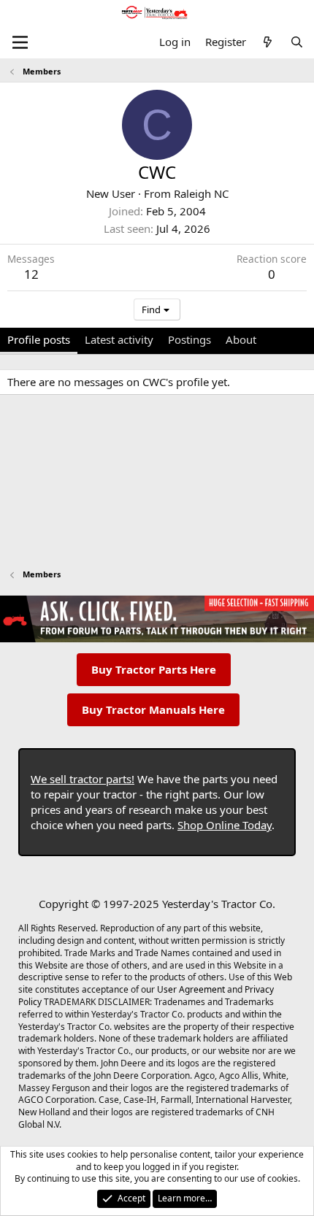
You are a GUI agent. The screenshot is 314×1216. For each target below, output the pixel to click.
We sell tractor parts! (82, 778)
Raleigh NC (201, 193)
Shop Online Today (224, 824)
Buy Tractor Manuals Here (153, 709)
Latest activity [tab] (119, 339)
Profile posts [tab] (38, 339)
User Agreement (191, 989)
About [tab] (241, 339)
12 (31, 274)
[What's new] (267, 41)
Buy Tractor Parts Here (153, 669)
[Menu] (20, 42)
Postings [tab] (189, 339)
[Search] (297, 41)
